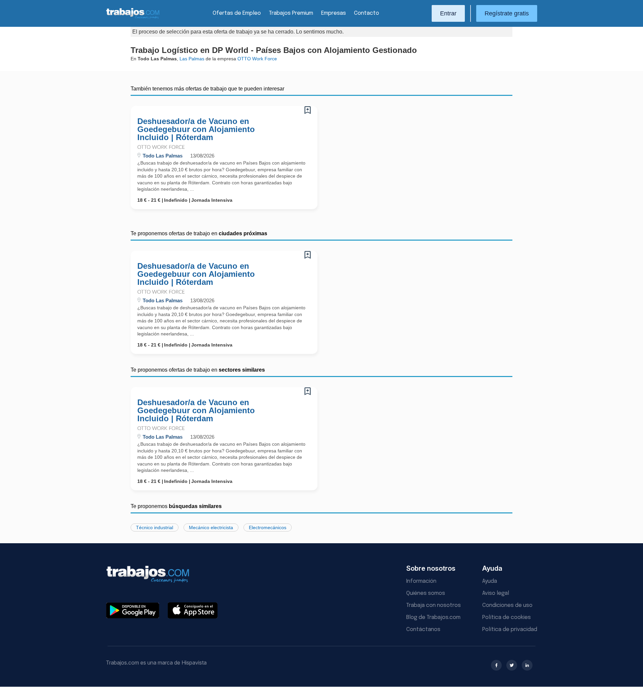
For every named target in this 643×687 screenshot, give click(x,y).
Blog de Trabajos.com (433, 617)
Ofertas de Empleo (237, 13)
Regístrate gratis (507, 13)
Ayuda (489, 581)
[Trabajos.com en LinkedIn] (527, 665)
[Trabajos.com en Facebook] (496, 665)
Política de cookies (506, 617)
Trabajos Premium (291, 13)
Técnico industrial (154, 527)
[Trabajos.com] (133, 18)
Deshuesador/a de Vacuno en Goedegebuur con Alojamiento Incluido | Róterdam (196, 129)
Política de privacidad (509, 629)
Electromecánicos (267, 527)
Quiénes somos (425, 593)
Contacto (366, 13)
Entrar (448, 13)
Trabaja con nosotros (433, 605)
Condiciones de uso (507, 605)
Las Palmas (192, 58)
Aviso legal (495, 593)
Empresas (333, 13)
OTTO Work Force (161, 147)
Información (421, 581)
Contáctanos (423, 629)
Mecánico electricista (211, 527)
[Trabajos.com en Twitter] (511, 665)
